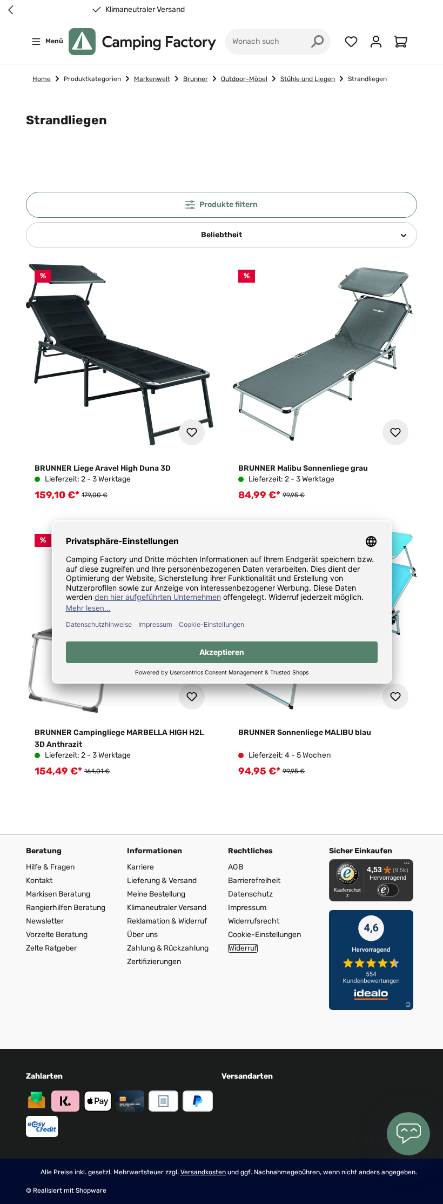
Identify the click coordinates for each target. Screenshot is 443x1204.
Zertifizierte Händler (149, 9)
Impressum (247, 907)
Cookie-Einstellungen (264, 934)
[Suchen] (318, 42)
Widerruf (243, 948)
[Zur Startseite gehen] (142, 41)
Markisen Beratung (58, 894)
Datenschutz (250, 894)
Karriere (140, 867)
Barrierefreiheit (254, 880)
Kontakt (39, 880)
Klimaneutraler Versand (374, 9)
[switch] (388, 890)
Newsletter (45, 921)
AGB (235, 867)
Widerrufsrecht (253, 921)
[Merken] (192, 432)
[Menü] (406, 865)
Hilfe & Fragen (50, 867)
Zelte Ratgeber (51, 948)
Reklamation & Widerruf (167, 921)
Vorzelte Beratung (57, 934)
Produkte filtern (228, 204)
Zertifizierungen (154, 961)
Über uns (142, 934)
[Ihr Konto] (376, 41)
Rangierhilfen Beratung (65, 907)
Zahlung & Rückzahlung (168, 948)
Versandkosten (203, 1172)
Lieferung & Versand (162, 880)
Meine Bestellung (156, 894)
